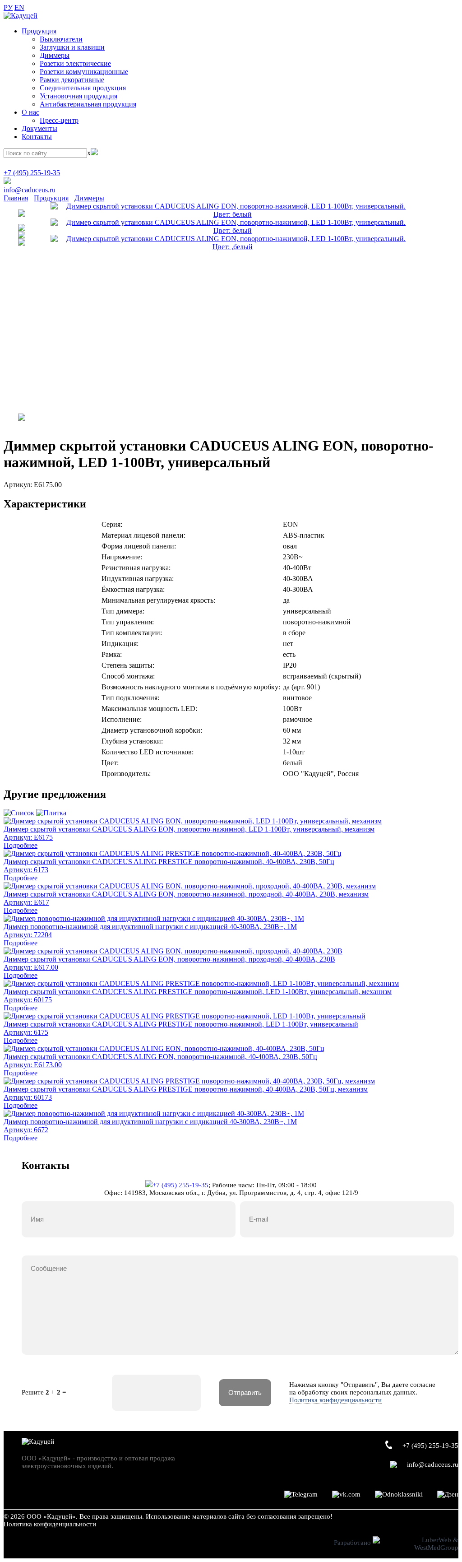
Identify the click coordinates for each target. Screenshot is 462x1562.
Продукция (39, 31)
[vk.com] (346, 1494)
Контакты (37, 136)
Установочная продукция (78, 96)
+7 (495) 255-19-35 (32, 173)
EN (19, 7)
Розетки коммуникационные (84, 71)
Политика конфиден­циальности (50, 1524)
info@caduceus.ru (29, 190)
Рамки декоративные (72, 80)
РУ (8, 7)
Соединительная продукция (83, 88)
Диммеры (54, 55)
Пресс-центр (59, 120)
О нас (30, 112)
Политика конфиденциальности (335, 1400)
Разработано (353, 1542)
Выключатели (61, 39)
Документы (39, 128)
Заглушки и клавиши (72, 47)
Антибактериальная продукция (88, 104)
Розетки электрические (75, 63)
